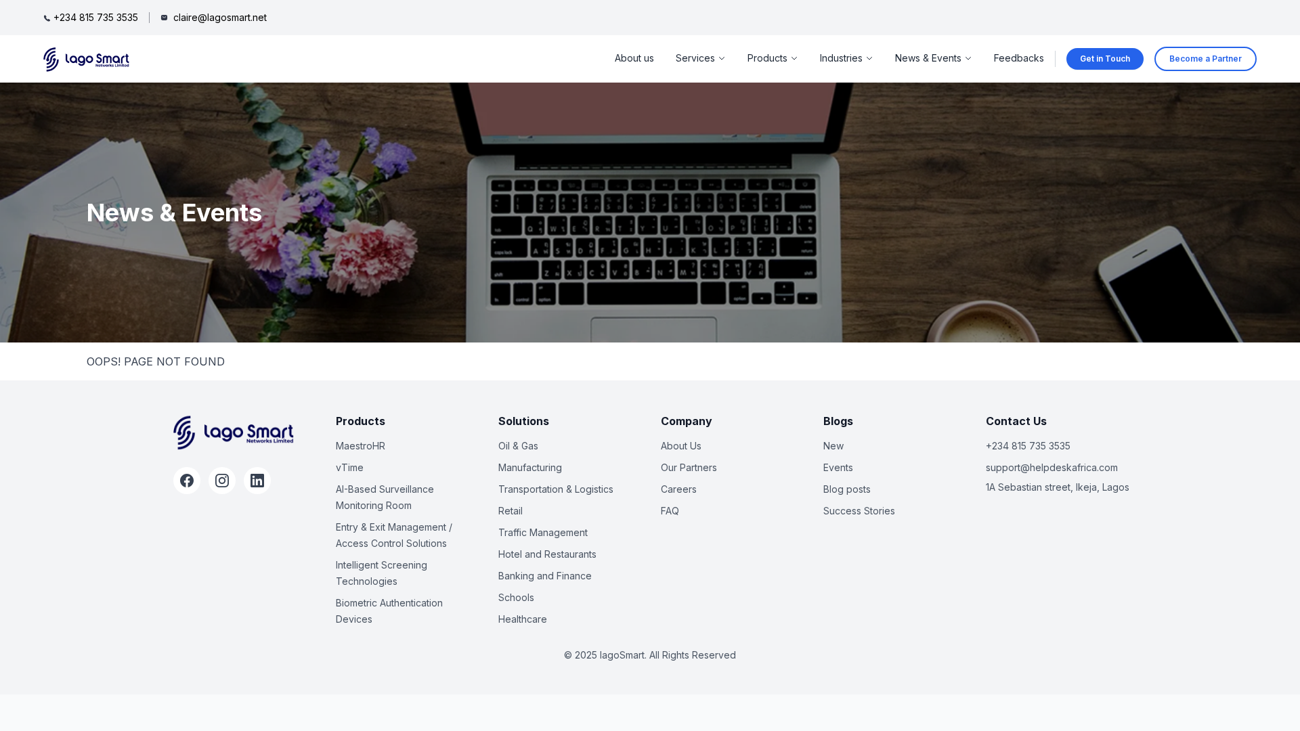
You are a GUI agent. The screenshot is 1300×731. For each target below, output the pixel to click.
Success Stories (859, 510)
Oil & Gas (518, 445)
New (833, 445)
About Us (681, 445)
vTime (350, 467)
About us (634, 58)
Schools (516, 597)
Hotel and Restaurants (547, 554)
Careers (679, 489)
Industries (841, 58)
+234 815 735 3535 (1028, 445)
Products (767, 58)
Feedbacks (1019, 58)
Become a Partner (1205, 58)
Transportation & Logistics (555, 489)
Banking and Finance (545, 575)
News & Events (928, 58)
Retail (510, 510)
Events (838, 467)
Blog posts (847, 489)
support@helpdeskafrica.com (1052, 467)
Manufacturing (530, 467)
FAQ (670, 510)
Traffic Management (543, 532)
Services (695, 58)
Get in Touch (1105, 58)
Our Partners (689, 467)
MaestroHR (360, 445)
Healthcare (522, 619)
